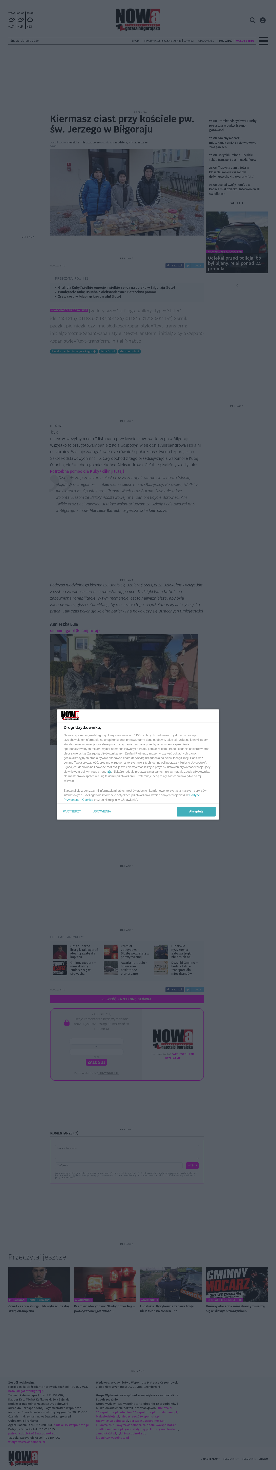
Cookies (87, 799)
